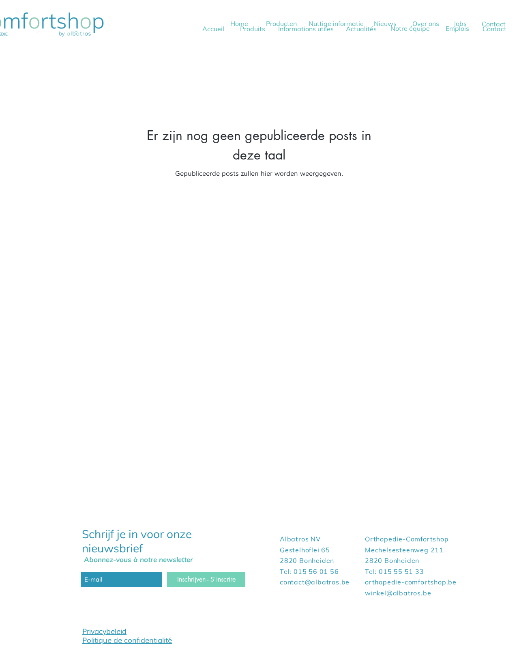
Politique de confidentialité (127, 640)
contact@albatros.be (315, 582)
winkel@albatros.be (398, 593)
